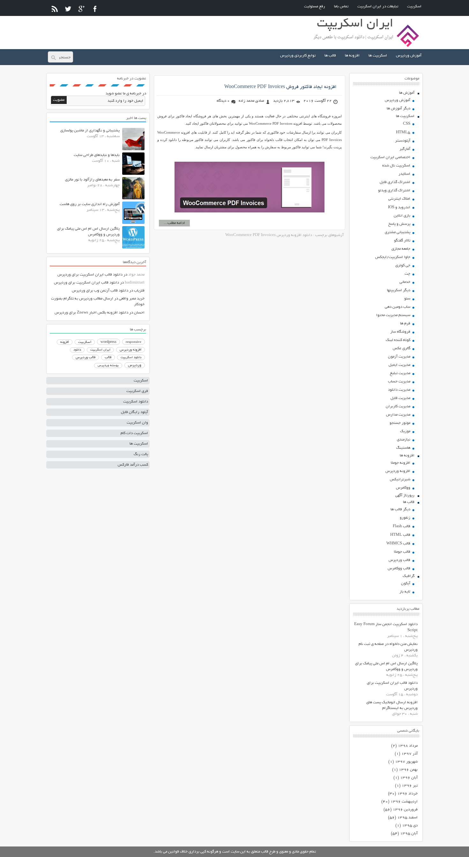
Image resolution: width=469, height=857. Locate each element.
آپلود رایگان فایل (134, 412)
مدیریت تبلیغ (400, 373)
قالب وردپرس (399, 560)
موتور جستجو (400, 423)
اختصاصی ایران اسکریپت (390, 157)
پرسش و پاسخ (399, 224)
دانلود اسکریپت (131, 357)
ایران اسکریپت (100, 350)
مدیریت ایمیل (399, 365)
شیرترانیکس (400, 479)
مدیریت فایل (400, 398)
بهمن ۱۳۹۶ (408, 770)
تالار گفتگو (402, 241)
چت (407, 274)
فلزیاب (139, 291)
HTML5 (403, 132)
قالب (108, 357)
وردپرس (134, 365)
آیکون (405, 583)
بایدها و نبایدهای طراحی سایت (97, 155)
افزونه (64, 342)
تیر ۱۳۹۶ (410, 786)
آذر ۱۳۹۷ (409, 754)
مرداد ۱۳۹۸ (408, 746)
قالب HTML (400, 535)
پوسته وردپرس (108, 365)
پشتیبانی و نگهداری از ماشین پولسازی (90, 131)
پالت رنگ (141, 454)
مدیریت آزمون (399, 357)
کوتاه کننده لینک (398, 340)
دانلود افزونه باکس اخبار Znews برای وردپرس (91, 313)
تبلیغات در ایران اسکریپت (377, 6)
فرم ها (405, 323)
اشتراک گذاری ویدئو (394, 190)
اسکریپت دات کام (134, 433)
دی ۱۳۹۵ (410, 826)
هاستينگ (403, 448)
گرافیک (408, 576)
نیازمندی (403, 440)
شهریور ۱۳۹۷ (406, 762)
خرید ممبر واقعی (132, 299)
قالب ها (330, 56)
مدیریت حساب (399, 382)
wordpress (108, 342)
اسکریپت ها (377, 56)
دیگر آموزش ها (398, 109)
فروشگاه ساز (400, 332)
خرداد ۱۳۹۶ (407, 794)
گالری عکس (401, 348)
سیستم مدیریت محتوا (393, 315)
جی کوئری (402, 265)
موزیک (405, 431)
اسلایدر (404, 174)
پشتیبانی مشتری (397, 232)
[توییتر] (68, 8)
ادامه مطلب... (174, 223)
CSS (406, 124)
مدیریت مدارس (398, 415)
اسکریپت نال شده (396, 166)
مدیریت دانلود (399, 390)
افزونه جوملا (400, 463)
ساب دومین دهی (397, 307)
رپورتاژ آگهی (404, 495)
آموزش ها (406, 93)
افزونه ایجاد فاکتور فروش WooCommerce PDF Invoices (280, 87)
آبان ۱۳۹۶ (409, 778)
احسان (139, 313)
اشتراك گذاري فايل (395, 182)
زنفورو (405, 518)
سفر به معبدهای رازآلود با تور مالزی (92, 180)
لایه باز (404, 592)
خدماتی (404, 282)
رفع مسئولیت (314, 6)
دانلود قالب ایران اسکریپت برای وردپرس (90, 275)
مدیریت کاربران (398, 406)
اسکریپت (414, 6)
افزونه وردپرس (397, 471)
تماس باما (341, 6)
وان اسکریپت (137, 423)
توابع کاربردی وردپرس (298, 56)
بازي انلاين (402, 216)
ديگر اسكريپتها (398, 290)
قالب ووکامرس (399, 568)
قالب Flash (401, 526)
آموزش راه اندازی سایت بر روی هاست (90, 204)
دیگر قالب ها (400, 509)
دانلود (77, 350)
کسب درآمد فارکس (133, 465)
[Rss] (54, 8)
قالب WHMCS (398, 544)
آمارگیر (404, 149)
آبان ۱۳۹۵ (409, 833)
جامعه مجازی (400, 249)
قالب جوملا (402, 552)
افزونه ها (352, 56)
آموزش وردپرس (408, 56)
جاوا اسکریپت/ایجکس (392, 257)
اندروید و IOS (399, 207)
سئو (407, 299)
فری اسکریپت (137, 391)
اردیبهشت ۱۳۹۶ (404, 802)
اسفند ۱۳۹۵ (407, 818)
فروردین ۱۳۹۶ (405, 810)
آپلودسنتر (402, 141)
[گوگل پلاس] (81, 8)
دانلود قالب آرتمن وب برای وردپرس (100, 291)
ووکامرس (403, 488)
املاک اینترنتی (399, 199)
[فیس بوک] (94, 8)
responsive (133, 342)
